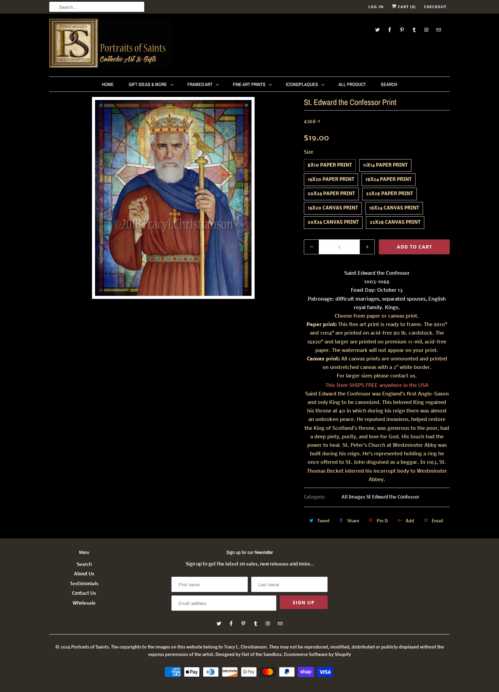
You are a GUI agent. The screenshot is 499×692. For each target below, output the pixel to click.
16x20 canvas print (333, 208)
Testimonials (84, 584)
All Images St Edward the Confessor (380, 497)
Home (108, 84)
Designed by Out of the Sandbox (249, 655)
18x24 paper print (388, 179)
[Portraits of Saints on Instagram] (426, 29)
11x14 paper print (385, 165)
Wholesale (84, 603)
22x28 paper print (389, 194)
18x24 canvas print (394, 208)
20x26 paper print (331, 194)
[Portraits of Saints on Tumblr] (414, 29)
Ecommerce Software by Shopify (317, 655)
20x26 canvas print (333, 222)
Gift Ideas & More (148, 84)
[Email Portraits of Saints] (438, 29)
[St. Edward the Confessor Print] (173, 198)
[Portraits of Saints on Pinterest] (402, 29)
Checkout (435, 6)
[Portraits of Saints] (110, 44)
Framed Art (199, 84)
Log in (376, 6)
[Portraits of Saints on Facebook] (389, 29)
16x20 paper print (331, 179)
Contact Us (84, 593)
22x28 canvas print (395, 222)
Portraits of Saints (90, 647)
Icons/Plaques (302, 84)
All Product (352, 84)
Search (389, 84)
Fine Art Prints (249, 84)
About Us (84, 574)
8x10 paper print (330, 165)
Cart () (406, 6)
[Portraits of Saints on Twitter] (377, 29)
